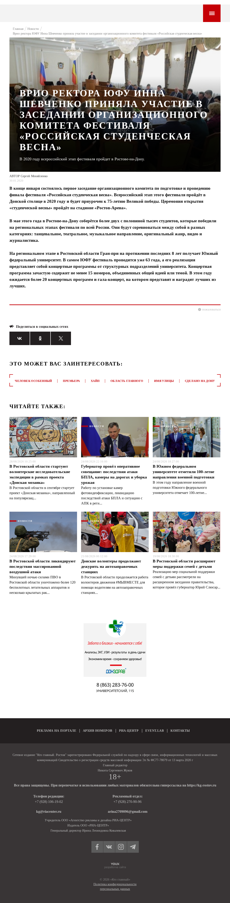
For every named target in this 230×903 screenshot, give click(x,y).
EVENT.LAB (154, 730)
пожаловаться (211, 309)
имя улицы (164, 381)
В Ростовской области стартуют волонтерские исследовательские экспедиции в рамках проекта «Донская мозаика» (39, 474)
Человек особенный (33, 381)
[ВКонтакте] (19, 338)
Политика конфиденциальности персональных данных (115, 887)
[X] (61, 338)
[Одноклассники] (40, 338)
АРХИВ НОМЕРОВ (97, 730)
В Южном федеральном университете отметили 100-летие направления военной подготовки (183, 471)
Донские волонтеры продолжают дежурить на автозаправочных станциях (111, 566)
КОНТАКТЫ (180, 730)
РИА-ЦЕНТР (129, 730)
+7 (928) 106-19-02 (49, 802)
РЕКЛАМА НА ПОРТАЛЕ (56, 730)
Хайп (95, 381)
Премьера (71, 381)
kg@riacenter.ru (48, 811)
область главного (127, 381)
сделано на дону (200, 381)
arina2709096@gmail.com (127, 811)
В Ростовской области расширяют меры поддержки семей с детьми (184, 564)
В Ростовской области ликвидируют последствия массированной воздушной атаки (42, 566)
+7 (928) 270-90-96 (127, 802)
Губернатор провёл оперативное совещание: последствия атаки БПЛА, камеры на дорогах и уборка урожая (114, 474)
